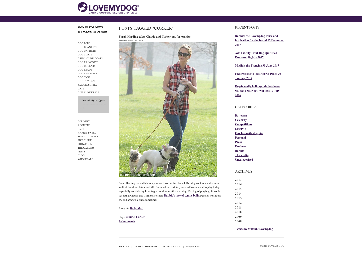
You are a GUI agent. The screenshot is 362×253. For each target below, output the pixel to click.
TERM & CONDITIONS (145, 246)
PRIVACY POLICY (172, 246)
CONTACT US (193, 246)
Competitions (243, 124)
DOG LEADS (85, 69)
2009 (238, 216)
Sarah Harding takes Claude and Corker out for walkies (154, 36)
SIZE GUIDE (85, 140)
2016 (238, 184)
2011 (238, 207)
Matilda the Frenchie (248, 65)
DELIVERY (84, 121)
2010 (238, 212)
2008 (238, 221)
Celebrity (241, 120)
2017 (238, 179)
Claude (130, 217)
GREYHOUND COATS (90, 58)
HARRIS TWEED (87, 132)
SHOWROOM (85, 144)
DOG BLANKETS (87, 47)
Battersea (241, 115)
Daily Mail (136, 208)
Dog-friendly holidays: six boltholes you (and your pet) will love (257, 88)
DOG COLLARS (87, 65)
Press (238, 142)
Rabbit (239, 150)
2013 (238, 198)
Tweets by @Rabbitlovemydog (254, 229)
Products (240, 146)
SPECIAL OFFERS (88, 136)
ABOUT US (84, 125)
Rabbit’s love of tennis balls (181, 195)
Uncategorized (244, 159)
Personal (240, 137)
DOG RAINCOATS (88, 62)
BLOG (81, 155)
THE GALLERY (86, 147)
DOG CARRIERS (87, 50)
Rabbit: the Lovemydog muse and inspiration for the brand (256, 38)
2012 (238, 203)
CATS (81, 88)
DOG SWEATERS (87, 73)
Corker (140, 217)
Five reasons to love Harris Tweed (256, 73)
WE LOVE (124, 246)
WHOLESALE (85, 159)
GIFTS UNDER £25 (88, 92)
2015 (238, 189)
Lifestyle (240, 128)
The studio (241, 155)
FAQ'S (81, 128)
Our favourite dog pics (249, 133)
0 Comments (127, 221)
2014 (238, 193)
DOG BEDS (84, 43)
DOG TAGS (84, 77)
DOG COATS (85, 54)
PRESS (81, 151)
